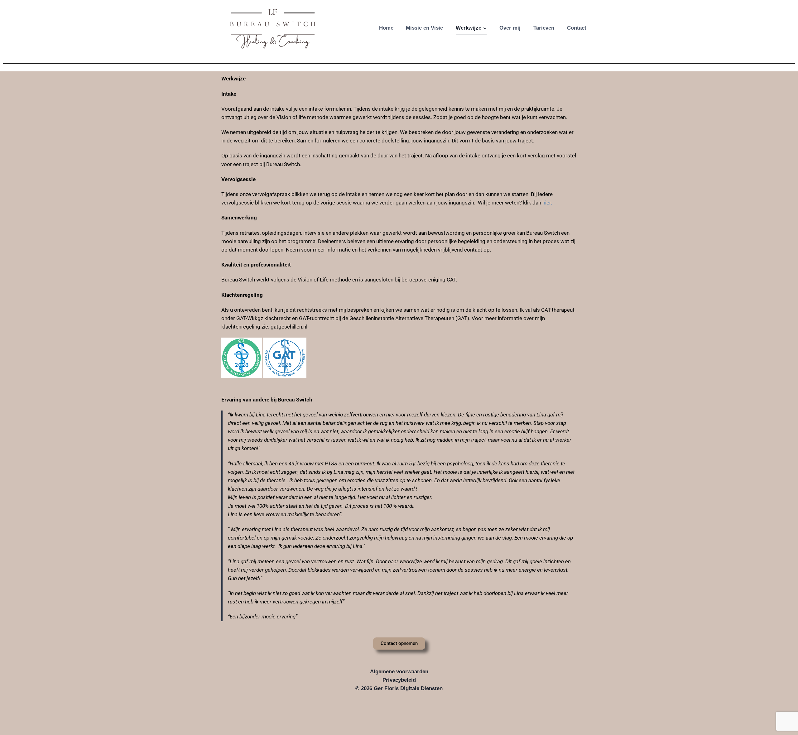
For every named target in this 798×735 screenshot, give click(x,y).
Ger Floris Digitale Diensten (408, 688)
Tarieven (543, 28)
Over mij (510, 28)
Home (386, 28)
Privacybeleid (399, 680)
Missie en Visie (424, 28)
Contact (576, 28)
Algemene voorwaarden (399, 672)
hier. (547, 202)
